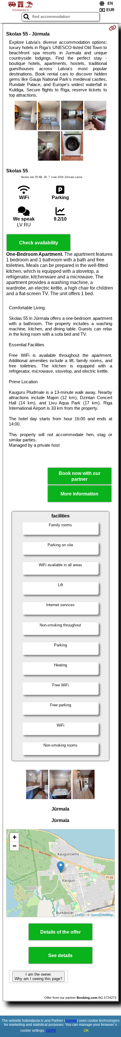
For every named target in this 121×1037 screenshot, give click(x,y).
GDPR (51, 1030)
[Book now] (112, 27)
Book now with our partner (79, 476)
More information (79, 493)
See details (60, 955)
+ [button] (14, 837)
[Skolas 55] (25, 116)
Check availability (38, 242)
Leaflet (80, 914)
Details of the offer (60, 932)
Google (71, 1020)
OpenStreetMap (101, 914)
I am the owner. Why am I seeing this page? (38, 976)
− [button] (14, 846)
